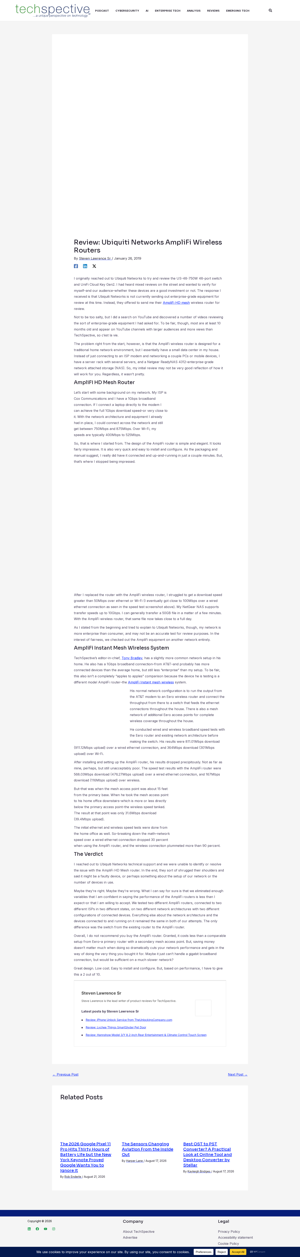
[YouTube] (45, 1229)
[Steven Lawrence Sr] (203, 1008)
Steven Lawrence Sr (101, 993)
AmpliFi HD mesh (176, 303)
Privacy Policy (229, 1231)
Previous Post (65, 1074)
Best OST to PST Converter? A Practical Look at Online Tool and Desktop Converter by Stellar (207, 1154)
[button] (270, 10)
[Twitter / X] (94, 266)
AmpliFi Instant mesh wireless (151, 682)
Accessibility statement (235, 1237)
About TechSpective (138, 1231)
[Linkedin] (85, 266)
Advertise (130, 1237)
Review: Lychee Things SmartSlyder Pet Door (116, 1027)
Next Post (238, 1074)
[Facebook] (76, 266)
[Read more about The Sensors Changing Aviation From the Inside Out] (150, 1121)
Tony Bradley (132, 658)
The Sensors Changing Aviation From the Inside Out (147, 1149)
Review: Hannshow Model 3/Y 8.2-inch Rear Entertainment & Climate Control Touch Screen (146, 1035)
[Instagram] (53, 1229)
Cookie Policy (228, 1244)
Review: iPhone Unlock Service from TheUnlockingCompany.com (129, 1019)
